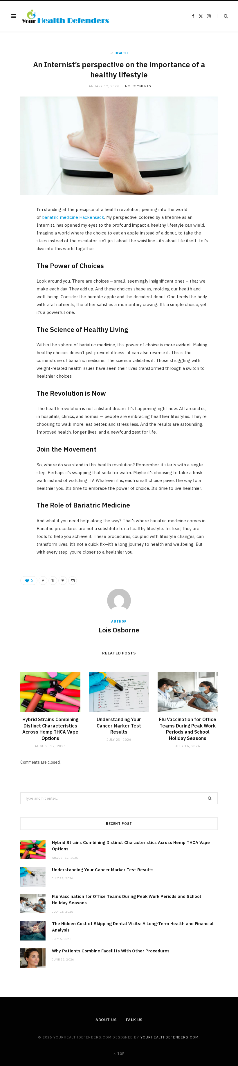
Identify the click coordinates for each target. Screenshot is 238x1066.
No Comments (138, 86)
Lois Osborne (119, 629)
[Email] (17, 273)
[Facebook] (17, 229)
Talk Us (134, 1019)
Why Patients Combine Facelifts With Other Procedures (111, 951)
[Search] (222, 16)
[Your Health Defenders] (65, 16)
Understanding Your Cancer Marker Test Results (119, 725)
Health (121, 53)
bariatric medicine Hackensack (73, 217)
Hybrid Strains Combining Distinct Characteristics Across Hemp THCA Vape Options (50, 728)
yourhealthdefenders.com (169, 1037)
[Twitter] (17, 243)
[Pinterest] (17, 258)
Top (120, 1054)
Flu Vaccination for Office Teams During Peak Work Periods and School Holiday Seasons (187, 728)
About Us (106, 1019)
